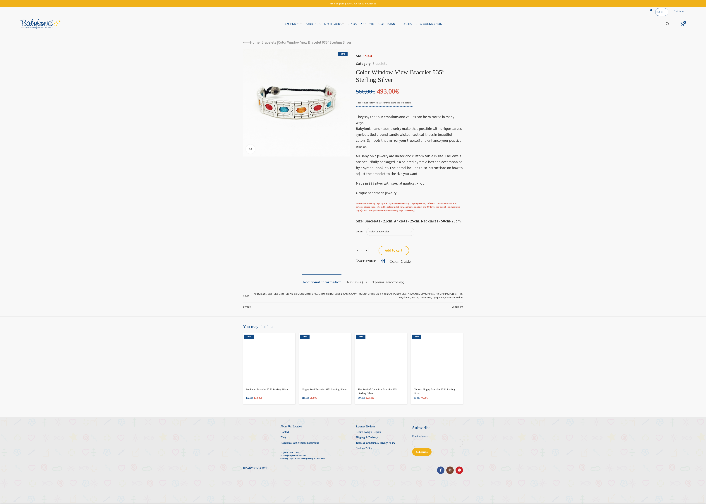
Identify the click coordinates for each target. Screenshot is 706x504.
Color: (359, 232)
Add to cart (393, 250)
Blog (283, 437)
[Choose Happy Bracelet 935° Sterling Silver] (437, 359)
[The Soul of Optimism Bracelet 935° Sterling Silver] (381, 359)
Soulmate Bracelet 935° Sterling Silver (267, 389)
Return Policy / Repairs (368, 432)
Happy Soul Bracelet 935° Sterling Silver (324, 389)
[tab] (321, 280)
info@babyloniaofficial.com (294, 455)
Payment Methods (365, 426)
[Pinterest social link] (459, 470)
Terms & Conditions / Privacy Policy (375, 443)
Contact (285, 432)
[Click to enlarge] (250, 149)
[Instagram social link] (450, 470)
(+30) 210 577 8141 (291, 452)
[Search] (667, 24)
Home (255, 42)
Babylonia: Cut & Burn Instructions (300, 443)
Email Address (420, 436)
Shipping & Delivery (367, 437)
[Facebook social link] (440, 470)
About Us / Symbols (292, 426)
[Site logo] (40, 23)
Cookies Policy (364, 448)
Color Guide (400, 261)
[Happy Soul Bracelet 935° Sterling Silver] (325, 359)
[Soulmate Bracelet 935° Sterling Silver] (269, 359)
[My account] (675, 24)
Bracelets (268, 42)
